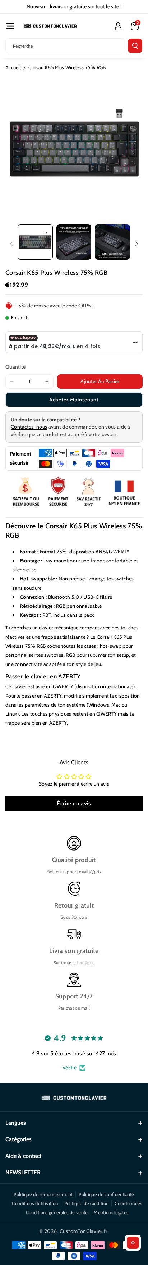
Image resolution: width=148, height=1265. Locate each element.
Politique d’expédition (86, 1203)
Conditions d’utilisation (35, 1203)
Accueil (13, 67)
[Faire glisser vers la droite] (136, 244)
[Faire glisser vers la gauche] (11, 244)
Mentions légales (111, 1212)
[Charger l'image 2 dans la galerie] (74, 242)
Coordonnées (128, 1203)
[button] (10, 26)
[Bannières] (74, 492)
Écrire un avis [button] (74, 803)
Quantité (15, 367)
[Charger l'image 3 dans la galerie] (112, 242)
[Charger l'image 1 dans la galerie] (35, 242)
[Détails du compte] (118, 26)
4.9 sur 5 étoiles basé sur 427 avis (74, 1053)
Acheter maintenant (74, 399)
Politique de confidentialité (106, 1194)
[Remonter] (133, 1243)
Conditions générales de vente (57, 1212)
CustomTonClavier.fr (83, 1231)
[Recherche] (135, 46)
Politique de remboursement (43, 1194)
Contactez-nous (29, 426)
